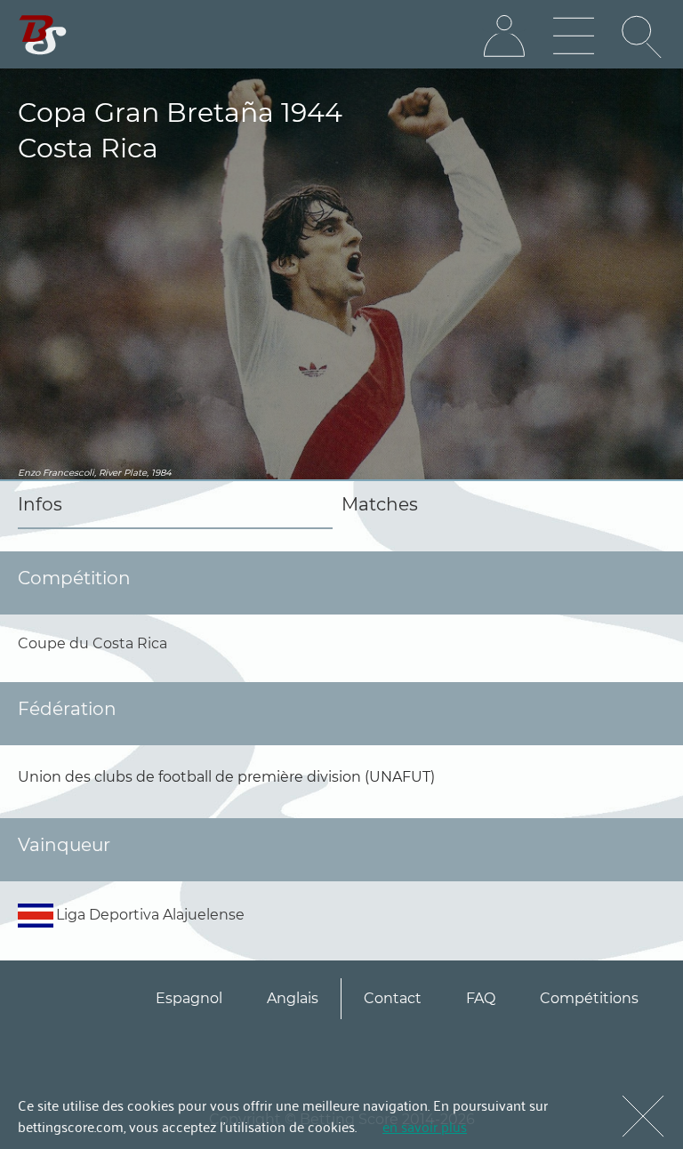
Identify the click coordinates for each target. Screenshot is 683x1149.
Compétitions (589, 998)
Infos (40, 504)
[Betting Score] (43, 35)
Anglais (292, 998)
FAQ (480, 998)
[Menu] (573, 36)
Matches (380, 504)
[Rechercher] (643, 36)
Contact (393, 998)
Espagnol (189, 998)
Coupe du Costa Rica (92, 643)
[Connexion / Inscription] (504, 36)
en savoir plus (424, 1125)
